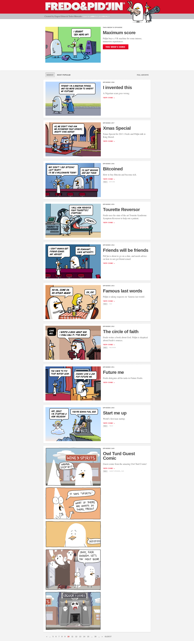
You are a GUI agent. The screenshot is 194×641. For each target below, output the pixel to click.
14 (84, 637)
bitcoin (112, 182)
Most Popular (64, 75)
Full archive (141, 75)
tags (105, 182)
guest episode (114, 471)
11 (72, 637)
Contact (105, 16)
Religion (112, 347)
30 (95, 637)
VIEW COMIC (108, 98)
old (110, 304)
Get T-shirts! (90, 16)
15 (88, 637)
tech (111, 426)
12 (76, 637)
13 (80, 637)
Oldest (108, 637)
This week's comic (115, 46)
